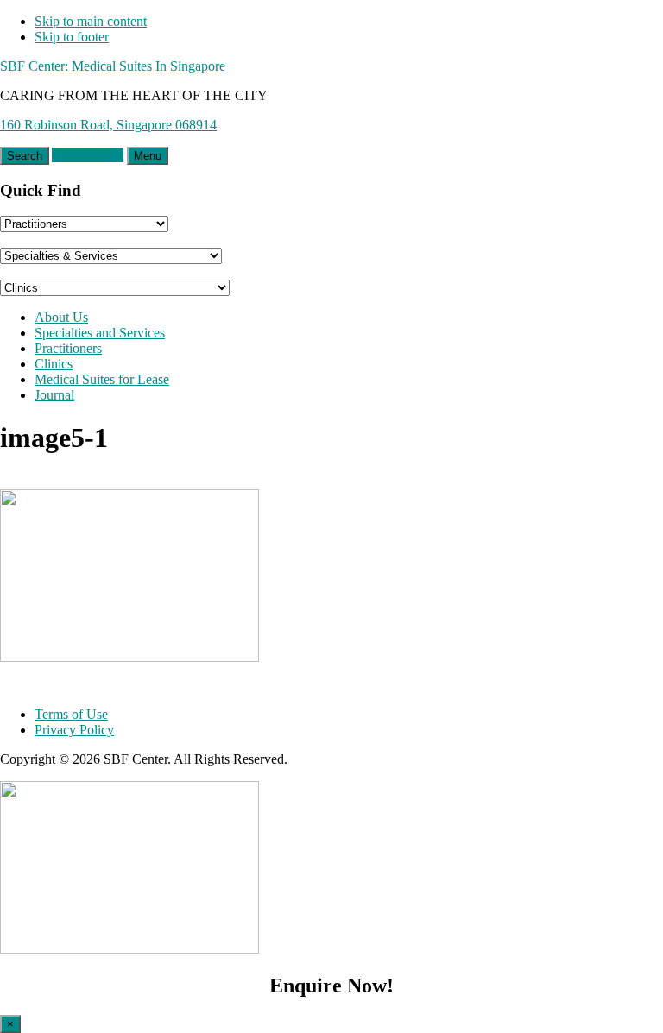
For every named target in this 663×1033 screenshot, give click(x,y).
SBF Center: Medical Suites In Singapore (112, 66)
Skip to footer (72, 36)
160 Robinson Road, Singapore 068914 (108, 124)
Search (24, 155)
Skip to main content (91, 21)
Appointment (87, 155)
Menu (147, 155)
